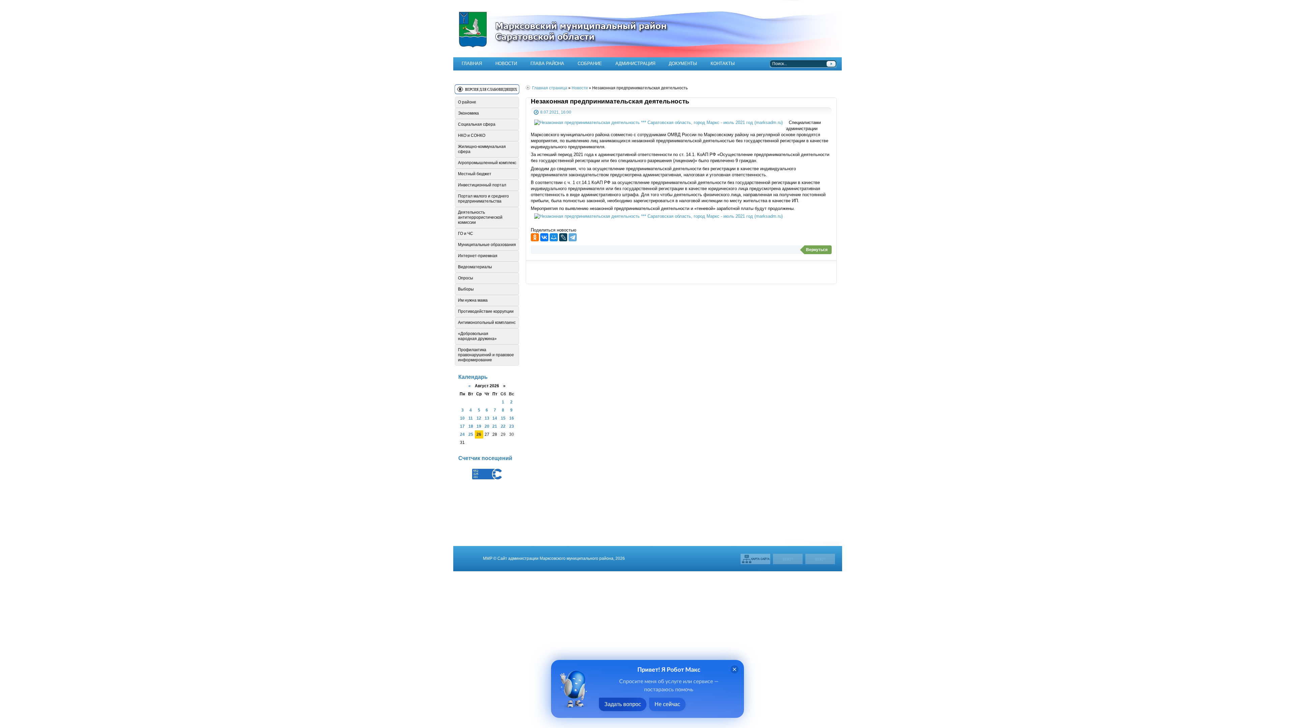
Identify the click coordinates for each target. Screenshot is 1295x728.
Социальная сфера (476, 124)
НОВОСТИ (506, 63)
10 (462, 418)
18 (470, 426)
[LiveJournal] (563, 237)
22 (503, 426)
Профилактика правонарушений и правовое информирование (486, 354)
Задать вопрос (622, 704)
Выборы (466, 289)
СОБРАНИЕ (590, 63)
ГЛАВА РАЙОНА (547, 63)
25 (470, 434)
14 (494, 418)
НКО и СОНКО (471, 135)
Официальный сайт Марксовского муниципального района (647, 28)
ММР (487, 558)
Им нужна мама (473, 300)
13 (487, 418)
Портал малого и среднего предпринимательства (483, 199)
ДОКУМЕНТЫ (683, 63)
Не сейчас (667, 704)
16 (511, 418)
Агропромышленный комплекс (487, 162)
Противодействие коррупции (486, 311)
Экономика (468, 113)
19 (479, 426)
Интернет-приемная (477, 255)
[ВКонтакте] (544, 237)
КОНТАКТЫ (723, 63)
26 (479, 434)
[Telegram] (573, 237)
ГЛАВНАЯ (472, 63)
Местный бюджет (474, 174)
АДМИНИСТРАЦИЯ (635, 63)
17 (462, 426)
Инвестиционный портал (482, 185)
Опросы (465, 278)
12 (479, 418)
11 (470, 418)
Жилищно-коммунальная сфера (482, 149)
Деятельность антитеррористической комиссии (480, 217)
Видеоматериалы (475, 267)
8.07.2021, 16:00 (555, 112)
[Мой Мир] (554, 237)
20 (487, 426)
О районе (467, 102)
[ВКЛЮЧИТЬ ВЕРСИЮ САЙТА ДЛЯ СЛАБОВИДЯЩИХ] (487, 91)
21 (494, 426)
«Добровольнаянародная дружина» (477, 336)
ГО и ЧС (465, 233)
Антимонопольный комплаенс (487, 322)
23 (511, 426)
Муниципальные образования (487, 244)
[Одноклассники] (535, 237)
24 (462, 434)
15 (503, 418)
